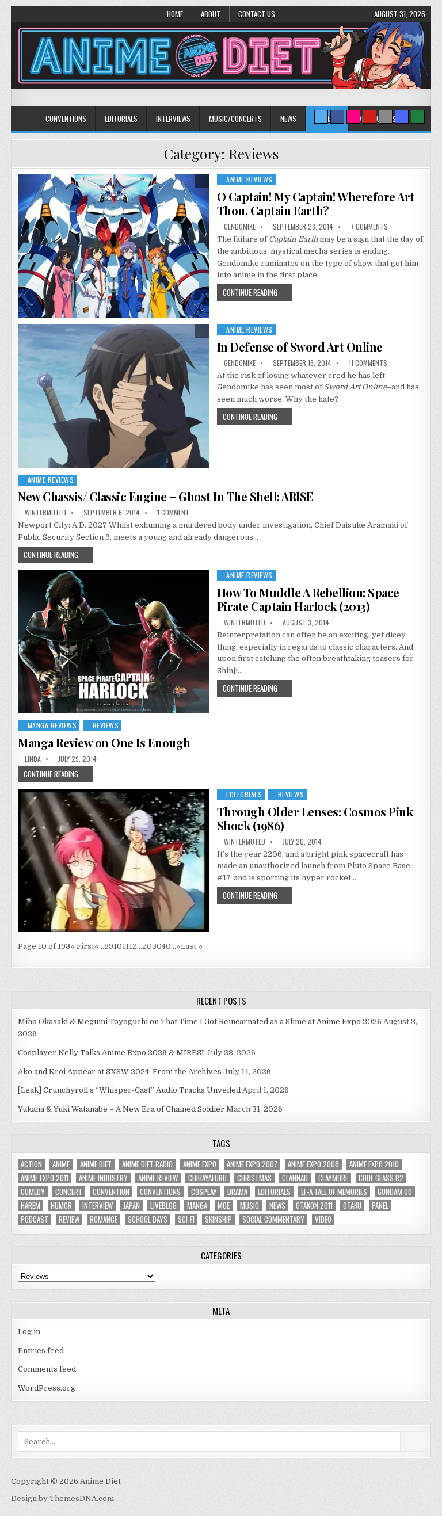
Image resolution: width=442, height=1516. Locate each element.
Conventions (65, 118)
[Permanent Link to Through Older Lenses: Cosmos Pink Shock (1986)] (113, 861)
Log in (29, 1331)
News (288, 118)
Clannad (295, 1178)
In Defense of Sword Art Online (300, 346)
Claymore (333, 1178)
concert (68, 1191)
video (323, 1219)
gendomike (240, 226)
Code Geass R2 (381, 1178)
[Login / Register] (418, 117)
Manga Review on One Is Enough (104, 742)
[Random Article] (402, 117)
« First (82, 946)
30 (157, 946)
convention (111, 1191)
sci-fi (186, 1219)
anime (61, 1164)
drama (237, 1191)
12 (133, 946)
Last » (192, 946)
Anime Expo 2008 (313, 1164)
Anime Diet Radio (147, 1164)
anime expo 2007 (252, 1164)
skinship (218, 1219)
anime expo (199, 1164)
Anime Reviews (249, 179)
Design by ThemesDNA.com (62, 1498)
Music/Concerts (235, 118)
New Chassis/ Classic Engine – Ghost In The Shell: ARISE (166, 496)
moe (224, 1205)
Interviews (173, 118)
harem (30, 1205)
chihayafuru (207, 1178)
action (31, 1164)
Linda (33, 758)
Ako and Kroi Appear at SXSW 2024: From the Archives (120, 1071)
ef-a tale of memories (334, 1191)
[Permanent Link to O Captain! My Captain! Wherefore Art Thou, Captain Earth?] (113, 246)
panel (380, 1205)
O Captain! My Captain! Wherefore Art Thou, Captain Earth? (315, 203)
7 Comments (369, 226)
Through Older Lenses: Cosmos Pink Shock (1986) (315, 818)
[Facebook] (337, 117)
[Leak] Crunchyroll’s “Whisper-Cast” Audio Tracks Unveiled (129, 1090)
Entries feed (41, 1350)
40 (166, 946)
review (69, 1219)
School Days (147, 1219)
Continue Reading (250, 292)
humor (61, 1205)
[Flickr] (353, 117)
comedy (33, 1191)
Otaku (352, 1205)
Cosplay (204, 1191)
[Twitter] (321, 117)
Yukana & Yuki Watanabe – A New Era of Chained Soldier (121, 1109)
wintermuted (45, 512)
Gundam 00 (395, 1191)
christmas (254, 1178)
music (249, 1205)
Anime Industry (103, 1178)
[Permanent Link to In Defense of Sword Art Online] (113, 396)
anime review (158, 1178)
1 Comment (173, 512)
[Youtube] (369, 117)
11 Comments (368, 363)
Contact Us (256, 14)
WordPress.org (46, 1388)
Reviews (106, 725)
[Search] (386, 117)
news (277, 1205)
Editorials (121, 118)
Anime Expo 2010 (374, 1164)
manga (197, 1205)
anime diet (96, 1164)
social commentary (273, 1219)
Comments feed (47, 1369)
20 (147, 946)
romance (103, 1219)
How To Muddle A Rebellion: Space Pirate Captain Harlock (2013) (308, 599)
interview (97, 1205)
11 (125, 946)
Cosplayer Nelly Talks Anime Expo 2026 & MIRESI (111, 1052)
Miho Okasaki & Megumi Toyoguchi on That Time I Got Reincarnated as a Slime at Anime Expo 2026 (200, 1021)
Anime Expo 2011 (44, 1178)
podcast (34, 1219)
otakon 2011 (314, 1205)
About (210, 14)
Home (175, 14)
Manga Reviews (52, 725)
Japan (131, 1205)
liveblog (163, 1205)
